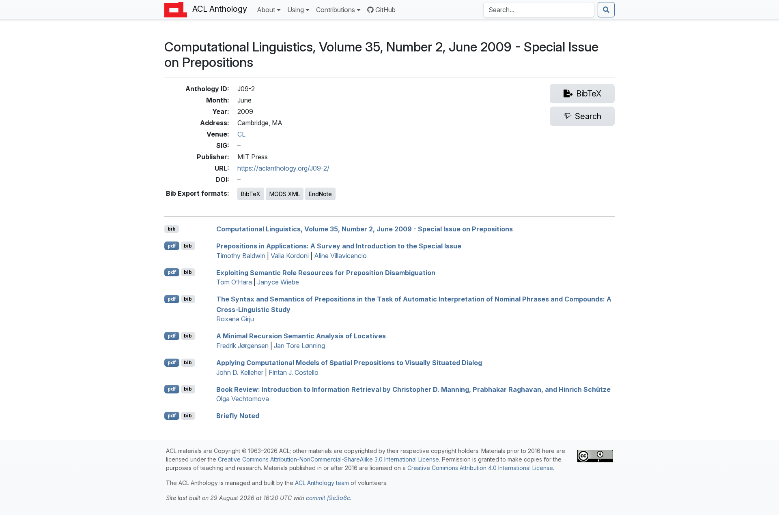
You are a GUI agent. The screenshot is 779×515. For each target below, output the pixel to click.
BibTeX (250, 193)
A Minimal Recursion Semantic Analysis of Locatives (301, 336)
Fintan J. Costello (293, 372)
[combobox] (538, 9)
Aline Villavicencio (340, 256)
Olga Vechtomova (242, 399)
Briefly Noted (237, 416)
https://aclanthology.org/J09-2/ (283, 168)
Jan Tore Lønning (299, 346)
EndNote (320, 193)
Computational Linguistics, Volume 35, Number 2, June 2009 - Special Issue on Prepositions (364, 229)
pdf (172, 246)
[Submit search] (606, 9)
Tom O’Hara (234, 282)
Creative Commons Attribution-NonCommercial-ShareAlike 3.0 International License (328, 459)
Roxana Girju (235, 319)
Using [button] (295, 10)
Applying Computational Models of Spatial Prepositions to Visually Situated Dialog (349, 363)
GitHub (385, 10)
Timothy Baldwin (240, 256)
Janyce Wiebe (278, 282)
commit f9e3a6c (328, 497)
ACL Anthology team (322, 482)
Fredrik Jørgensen (242, 346)
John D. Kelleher (239, 372)
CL (241, 134)
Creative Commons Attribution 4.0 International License (480, 467)
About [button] (266, 10)
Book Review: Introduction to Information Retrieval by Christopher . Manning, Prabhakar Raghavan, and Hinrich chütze (413, 389)
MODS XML (284, 193)
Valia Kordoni (290, 256)
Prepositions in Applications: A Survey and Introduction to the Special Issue (338, 246)
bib (172, 229)
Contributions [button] (335, 10)
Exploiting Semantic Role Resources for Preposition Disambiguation (325, 272)
